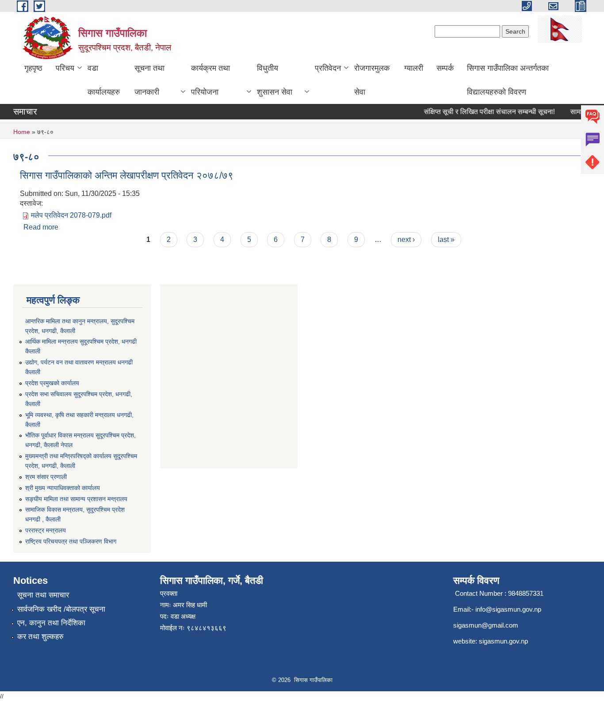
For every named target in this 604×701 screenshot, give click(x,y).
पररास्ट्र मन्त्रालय (45, 530)
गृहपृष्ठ (33, 68)
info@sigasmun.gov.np (508, 609)
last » (446, 239)
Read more (40, 227)
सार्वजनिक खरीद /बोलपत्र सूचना (61, 609)
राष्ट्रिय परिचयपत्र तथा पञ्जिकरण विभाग (70, 541)
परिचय (65, 68)
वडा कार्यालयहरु (104, 80)
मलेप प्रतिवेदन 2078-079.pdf (71, 215)
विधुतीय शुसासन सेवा (274, 80)
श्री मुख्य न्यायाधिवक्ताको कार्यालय (62, 487)
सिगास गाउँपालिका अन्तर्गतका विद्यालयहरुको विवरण (508, 80)
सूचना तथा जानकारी (149, 80)
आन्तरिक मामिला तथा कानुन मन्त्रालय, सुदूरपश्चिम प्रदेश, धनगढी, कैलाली (79, 326)
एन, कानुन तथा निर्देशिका (51, 623)
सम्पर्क (445, 68)
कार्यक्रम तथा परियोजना (210, 80)
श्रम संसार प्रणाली (46, 476)
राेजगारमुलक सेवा (372, 80)
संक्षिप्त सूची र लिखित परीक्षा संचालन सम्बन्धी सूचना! (484, 111)
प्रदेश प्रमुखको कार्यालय (52, 383)
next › (406, 239)
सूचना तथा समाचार (43, 595)
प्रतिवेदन (328, 68)
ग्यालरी (413, 68)
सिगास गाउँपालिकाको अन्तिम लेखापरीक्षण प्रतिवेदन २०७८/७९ (126, 175)
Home (21, 131)
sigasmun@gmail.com (485, 625)
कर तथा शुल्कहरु (40, 636)
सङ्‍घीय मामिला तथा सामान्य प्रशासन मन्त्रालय (76, 498)
